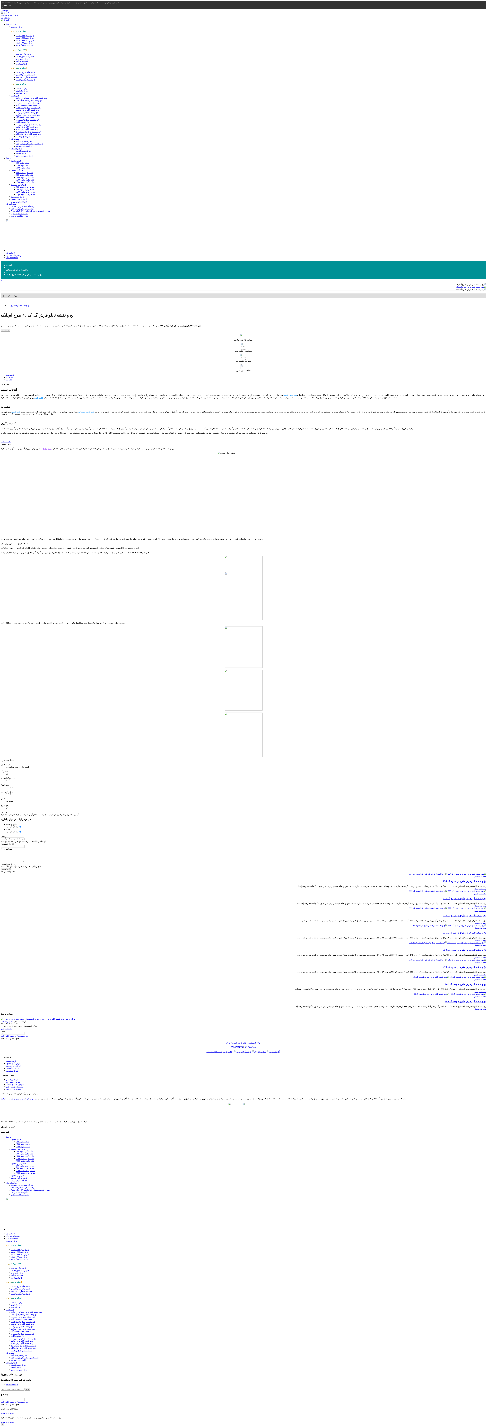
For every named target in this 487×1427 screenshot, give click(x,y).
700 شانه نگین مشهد (24, 175)
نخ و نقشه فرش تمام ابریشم (28, 115)
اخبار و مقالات (7, 1021)
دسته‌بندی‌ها (11, 24)
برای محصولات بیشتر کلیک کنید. (14, 1036)
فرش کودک (21, 153)
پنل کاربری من (12, 1079)
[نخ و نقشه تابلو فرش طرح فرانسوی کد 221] (447, 925)
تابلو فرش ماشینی (24, 146)
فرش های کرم (22, 59)
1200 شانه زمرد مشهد (25, 192)
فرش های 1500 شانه (25, 35)
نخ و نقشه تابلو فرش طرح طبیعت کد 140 (465, 1001)
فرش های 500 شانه (24, 43)
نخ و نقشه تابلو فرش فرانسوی (29, 100)
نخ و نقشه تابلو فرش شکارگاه (28, 134)
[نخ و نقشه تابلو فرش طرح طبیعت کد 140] (449, 994)
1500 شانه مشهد (23, 168)
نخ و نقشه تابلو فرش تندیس (27, 110)
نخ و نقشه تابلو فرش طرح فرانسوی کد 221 (464, 932)
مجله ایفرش (11, 204)
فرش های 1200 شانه (25, 38)
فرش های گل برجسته (25, 79)
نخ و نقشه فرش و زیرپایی (27, 112)
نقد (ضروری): (6, 849)
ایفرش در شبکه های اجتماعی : (219, 1052)
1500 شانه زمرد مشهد (25, 194)
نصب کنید (47, 448)
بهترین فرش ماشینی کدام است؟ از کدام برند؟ (30, 211)
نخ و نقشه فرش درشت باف (28, 105)
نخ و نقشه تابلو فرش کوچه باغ (28, 132)
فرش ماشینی (17, 27)
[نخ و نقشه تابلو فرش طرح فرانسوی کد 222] (447, 908)
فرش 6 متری (22, 93)
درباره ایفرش (11, 253)
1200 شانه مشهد (23, 165)
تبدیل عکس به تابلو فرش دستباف (30, 144)
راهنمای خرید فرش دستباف (22, 209)
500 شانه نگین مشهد (24, 173)
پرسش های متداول (14, 255)
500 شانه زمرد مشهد (25, 187)
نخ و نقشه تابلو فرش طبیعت (28, 103)
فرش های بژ (21, 63)
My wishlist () (12, 1385)
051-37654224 (12, 258)
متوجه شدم (6, 5)
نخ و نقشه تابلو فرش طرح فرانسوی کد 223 (464, 898)
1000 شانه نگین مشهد (25, 177)
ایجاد (27, 1389)
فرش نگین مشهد (18, 170)
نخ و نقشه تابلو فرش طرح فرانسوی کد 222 (464, 915)
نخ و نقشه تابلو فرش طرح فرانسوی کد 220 (464, 950)
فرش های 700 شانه (24, 45)
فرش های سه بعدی (24, 156)
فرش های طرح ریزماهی (26, 77)
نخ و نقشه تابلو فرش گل (26, 117)
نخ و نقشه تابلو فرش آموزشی (28, 124)
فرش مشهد (16, 160)
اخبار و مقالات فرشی (20, 216)
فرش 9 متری (22, 91)
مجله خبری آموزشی (14, 1087)
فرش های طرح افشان (25, 75)
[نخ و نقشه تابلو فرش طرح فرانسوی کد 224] (447, 874)
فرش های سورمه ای (25, 56)
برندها (8, 158)
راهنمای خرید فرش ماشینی (22, 206)
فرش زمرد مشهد (18, 185)
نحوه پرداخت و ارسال (15, 1084)
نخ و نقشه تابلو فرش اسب (27, 129)
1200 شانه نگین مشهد (25, 180)
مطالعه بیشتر (6, 1028)
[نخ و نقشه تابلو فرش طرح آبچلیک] (471, 287)
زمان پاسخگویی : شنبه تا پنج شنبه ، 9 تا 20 (243, 1043)
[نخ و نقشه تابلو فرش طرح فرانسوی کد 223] (447, 891)
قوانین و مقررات (13, 1082)
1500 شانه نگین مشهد (25, 182)
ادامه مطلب (6, 442)
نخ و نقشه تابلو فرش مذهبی (27, 120)
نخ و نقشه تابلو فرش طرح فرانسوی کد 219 (464, 967)
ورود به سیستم (7, 1413)
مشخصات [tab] (10, 377)
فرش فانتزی (16, 148)
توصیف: (4, 836)
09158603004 (250, 1047)
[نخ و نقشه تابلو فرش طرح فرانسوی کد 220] (447, 942)
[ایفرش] (5, 13)
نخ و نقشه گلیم (22, 122)
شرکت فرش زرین (19, 201)
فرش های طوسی (23, 54)
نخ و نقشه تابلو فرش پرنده (27, 127)
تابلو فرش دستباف (24, 141)
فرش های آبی (22, 61)
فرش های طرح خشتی (25, 72)
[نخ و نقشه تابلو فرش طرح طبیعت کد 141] (449, 977)
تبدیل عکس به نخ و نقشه (26, 136)
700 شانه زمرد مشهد (25, 189)
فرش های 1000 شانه (25, 40)
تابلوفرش (15, 139)
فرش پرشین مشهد (19, 199)
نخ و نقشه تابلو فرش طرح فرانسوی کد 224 (464, 881)
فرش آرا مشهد (17, 197)
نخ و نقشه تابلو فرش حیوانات (28, 107)
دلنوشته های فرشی (19, 213)
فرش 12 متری (22, 88)
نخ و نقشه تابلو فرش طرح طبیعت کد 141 (465, 984)
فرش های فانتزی (23, 151)
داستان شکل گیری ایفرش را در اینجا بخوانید (19, 1099)
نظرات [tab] (9, 380)
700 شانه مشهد (22, 163)
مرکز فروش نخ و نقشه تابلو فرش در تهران (57, 1019)
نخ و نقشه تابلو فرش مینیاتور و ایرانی (31, 98)
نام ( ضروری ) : (7, 844)
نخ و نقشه (15, 95)
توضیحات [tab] (10, 375)
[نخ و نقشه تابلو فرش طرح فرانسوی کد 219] (447, 960)
